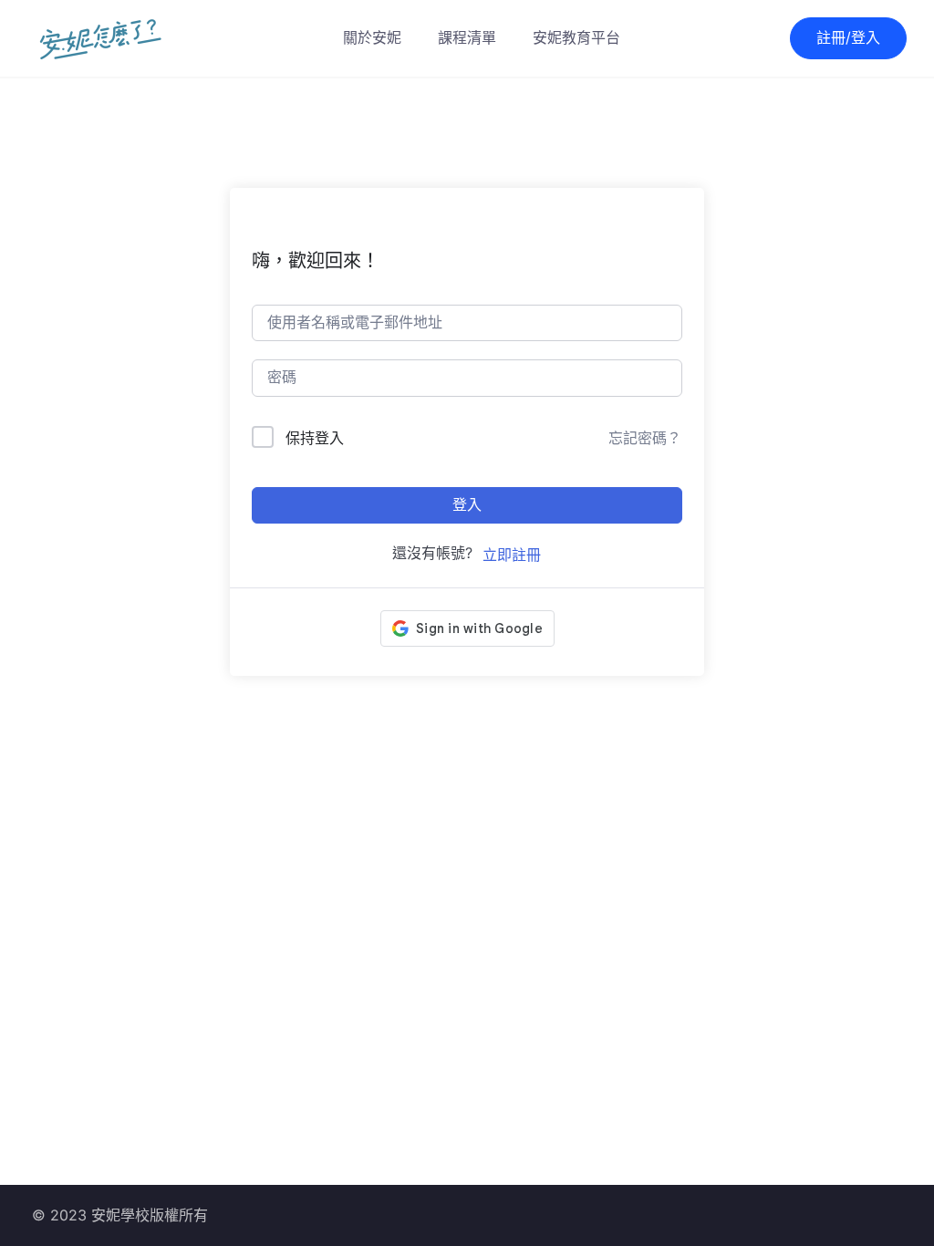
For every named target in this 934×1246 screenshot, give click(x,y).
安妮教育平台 (576, 37)
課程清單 (467, 37)
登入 (467, 505)
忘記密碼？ (644, 438)
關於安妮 (372, 37)
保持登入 (314, 438)
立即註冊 (512, 554)
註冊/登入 (848, 37)
